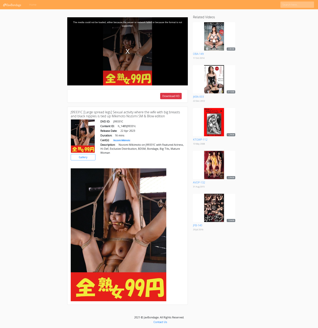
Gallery (83, 157)
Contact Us (160, 322)
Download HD (171, 96)
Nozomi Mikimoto (121, 140)
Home (32, 4)
